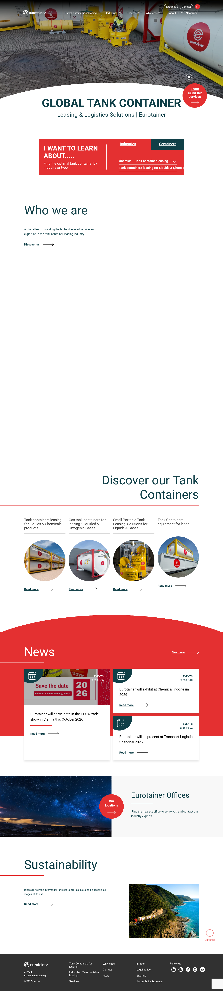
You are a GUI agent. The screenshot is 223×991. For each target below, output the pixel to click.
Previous (191, 253)
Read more (31, 703)
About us (174, 13)
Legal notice (143, 768)
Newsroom (192, 13)
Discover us (32, 244)
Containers (167, 144)
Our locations (111, 602)
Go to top (210, 939)
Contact (186, 6)
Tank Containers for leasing (81, 13)
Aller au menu (30, 3)
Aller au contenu (10, 3)
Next (196, 253)
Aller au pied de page (51, 3)
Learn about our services (195, 93)
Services (131, 13)
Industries (111, 13)
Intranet (140, 762)
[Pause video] (189, 77)
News (106, 774)
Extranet (171, 6)
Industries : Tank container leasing (84, 773)
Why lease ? (153, 13)
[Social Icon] (173, 768)
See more (178, 451)
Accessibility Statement (149, 780)
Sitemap (141, 774)
